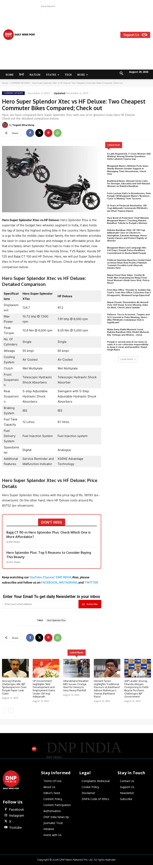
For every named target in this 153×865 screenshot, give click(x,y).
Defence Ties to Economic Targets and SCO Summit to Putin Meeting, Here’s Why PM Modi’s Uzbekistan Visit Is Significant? (128, 318)
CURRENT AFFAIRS (19, 83)
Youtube (15, 827)
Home (5, 83)
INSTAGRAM (68, 582)
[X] (39, 133)
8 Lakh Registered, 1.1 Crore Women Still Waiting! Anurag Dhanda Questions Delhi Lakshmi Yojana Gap (129, 156)
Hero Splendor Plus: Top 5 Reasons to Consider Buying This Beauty (48, 555)
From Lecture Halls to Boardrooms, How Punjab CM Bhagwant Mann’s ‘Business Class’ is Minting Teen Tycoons (129, 196)
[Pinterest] (48, 133)
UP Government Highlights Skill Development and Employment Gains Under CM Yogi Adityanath (44, 688)
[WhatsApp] (58, 133)
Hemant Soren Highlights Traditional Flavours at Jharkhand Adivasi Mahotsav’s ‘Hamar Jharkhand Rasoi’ (107, 688)
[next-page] (10, 710)
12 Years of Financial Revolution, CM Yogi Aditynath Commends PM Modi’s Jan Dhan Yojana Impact (127, 208)
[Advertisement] (97, 41)
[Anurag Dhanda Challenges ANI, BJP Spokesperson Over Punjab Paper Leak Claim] (15, 668)
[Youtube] (6, 827)
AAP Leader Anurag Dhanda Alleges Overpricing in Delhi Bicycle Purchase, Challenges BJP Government (136, 688)
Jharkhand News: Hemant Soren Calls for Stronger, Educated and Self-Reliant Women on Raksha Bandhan (128, 184)
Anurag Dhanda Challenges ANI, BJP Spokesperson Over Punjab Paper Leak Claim (14, 687)
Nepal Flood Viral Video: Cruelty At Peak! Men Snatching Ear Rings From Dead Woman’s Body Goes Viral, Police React (128, 279)
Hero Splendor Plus (56, 620)
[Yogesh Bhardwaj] (5, 125)
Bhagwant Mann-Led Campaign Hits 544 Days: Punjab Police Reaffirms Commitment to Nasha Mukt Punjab (126, 250)
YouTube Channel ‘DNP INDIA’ (50, 577)
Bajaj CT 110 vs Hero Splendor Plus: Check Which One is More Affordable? (48, 534)
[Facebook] (30, 133)
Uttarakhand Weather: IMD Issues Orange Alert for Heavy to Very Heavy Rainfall (76, 685)
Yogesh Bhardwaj (23, 125)
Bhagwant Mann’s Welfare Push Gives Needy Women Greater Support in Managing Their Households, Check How (127, 170)
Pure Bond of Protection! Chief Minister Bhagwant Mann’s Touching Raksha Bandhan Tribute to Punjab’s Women (128, 220)
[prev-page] (4, 710)
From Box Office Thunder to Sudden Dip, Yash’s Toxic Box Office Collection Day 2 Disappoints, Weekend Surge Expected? (129, 292)
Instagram (16, 815)
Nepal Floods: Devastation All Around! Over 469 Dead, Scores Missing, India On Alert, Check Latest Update (128, 305)
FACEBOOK (49, 582)
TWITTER (91, 582)
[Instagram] (6, 815)
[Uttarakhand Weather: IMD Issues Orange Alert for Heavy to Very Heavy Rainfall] (76, 668)
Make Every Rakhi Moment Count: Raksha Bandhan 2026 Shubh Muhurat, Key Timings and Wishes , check (128, 332)
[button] (122, 74)
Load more (127, 359)
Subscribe (92, 604)
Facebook (16, 809)
